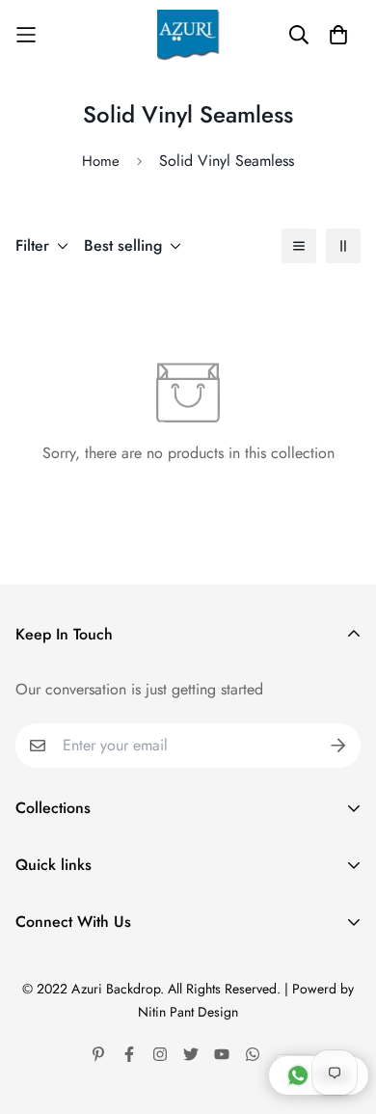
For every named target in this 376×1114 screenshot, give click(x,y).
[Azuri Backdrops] (188, 35)
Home (101, 161)
